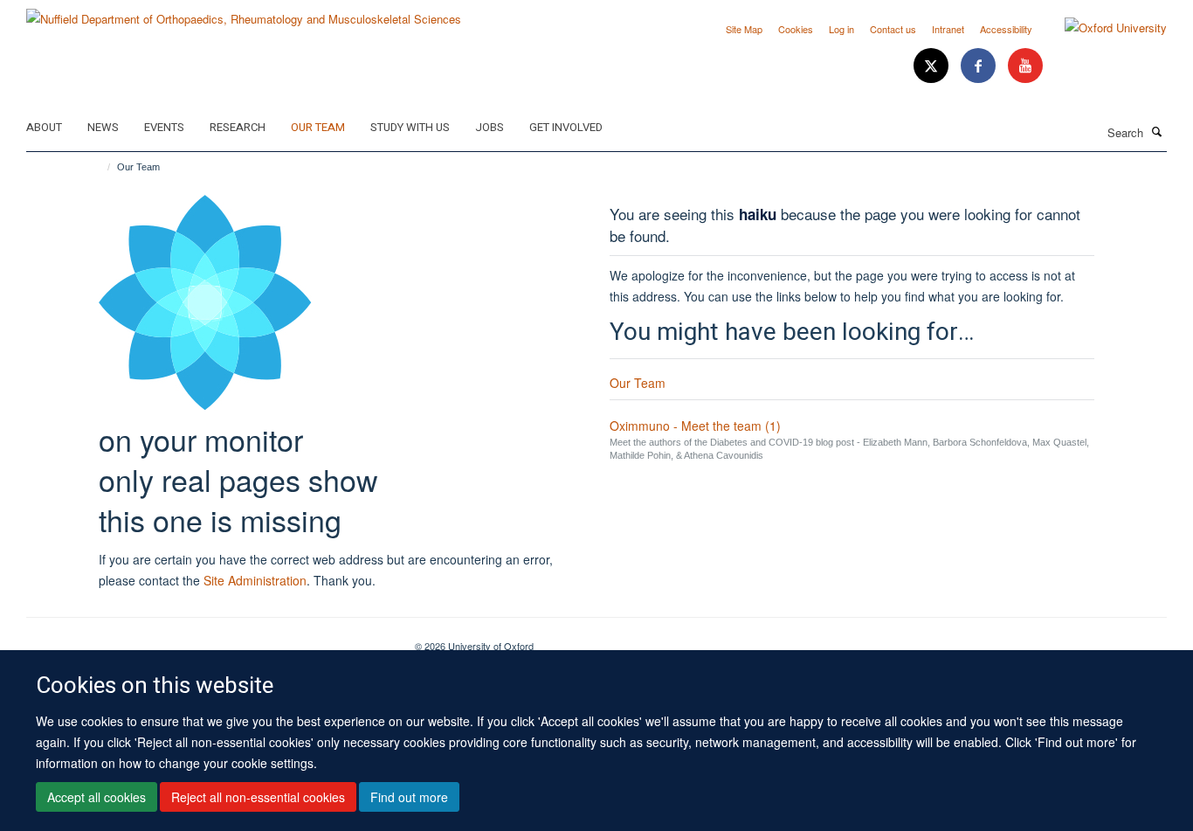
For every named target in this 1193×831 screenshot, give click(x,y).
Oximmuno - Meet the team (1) (695, 425)
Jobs (489, 127)
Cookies (795, 29)
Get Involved (566, 127)
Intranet (948, 29)
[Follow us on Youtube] (1025, 66)
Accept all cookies (96, 797)
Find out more (409, 797)
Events (164, 127)
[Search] (1157, 131)
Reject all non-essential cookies (258, 797)
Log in (841, 29)
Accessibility (1006, 29)
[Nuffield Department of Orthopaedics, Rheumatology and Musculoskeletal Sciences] (243, 12)
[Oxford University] (1102, 27)
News (103, 127)
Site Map (744, 29)
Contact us (893, 29)
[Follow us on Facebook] (980, 66)
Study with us (410, 127)
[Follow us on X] (933, 66)
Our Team (318, 127)
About (44, 127)
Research (237, 127)
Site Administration (255, 580)
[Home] (101, 167)
